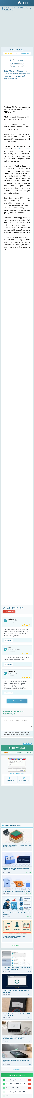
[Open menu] (4, 3)
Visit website (24, 780)
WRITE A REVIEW (10, 611)
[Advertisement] (17, 29)
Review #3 (12, 675)
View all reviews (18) (15, 701)
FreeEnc (27, 149)
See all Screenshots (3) (17, 773)
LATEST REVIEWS (11, 607)
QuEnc (19, 149)
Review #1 (12, 622)
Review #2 (12, 651)
